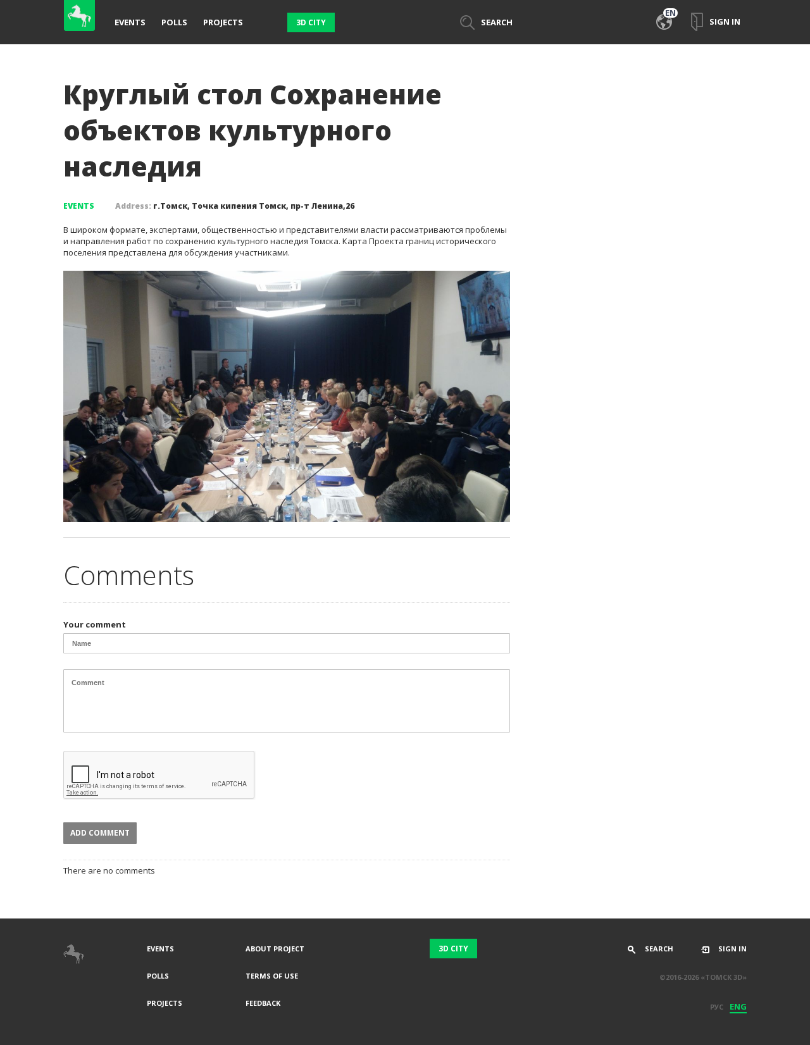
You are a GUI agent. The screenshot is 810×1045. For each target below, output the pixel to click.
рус (716, 1006)
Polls (174, 22)
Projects (223, 22)
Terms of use (272, 975)
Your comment (94, 624)
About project (275, 948)
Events (130, 22)
